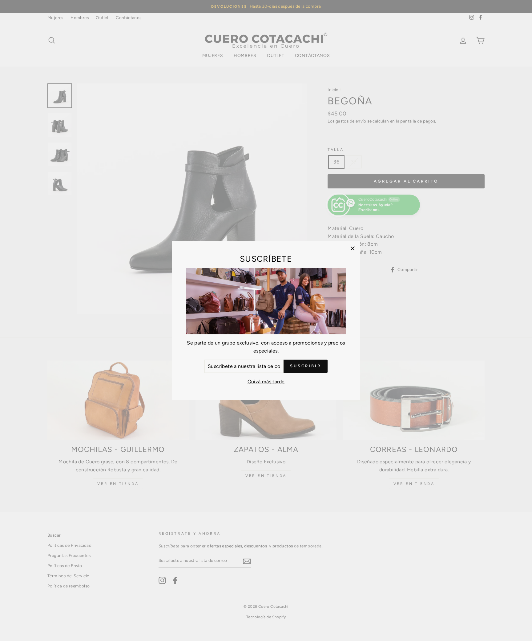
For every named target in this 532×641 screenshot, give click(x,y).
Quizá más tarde (266, 382)
